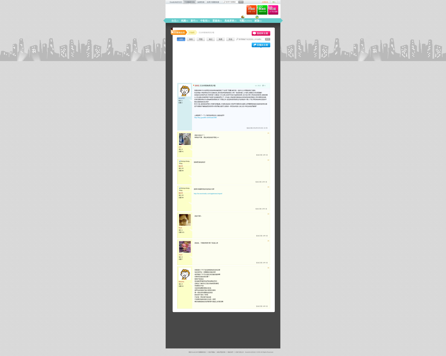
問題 (201, 39)
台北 (175, 20)
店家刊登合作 (239, 352)
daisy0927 (182, 98)
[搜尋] (240, 2)
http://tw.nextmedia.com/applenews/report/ (208, 193)
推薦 (220, 39)
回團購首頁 (178, 31)
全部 (181, 39)
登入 (273, 2)
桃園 (184, 20)
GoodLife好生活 (176, 2)
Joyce (180, 255)
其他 (230, 39)
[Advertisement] (224, 59)
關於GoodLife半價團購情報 (197, 352)
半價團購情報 (189, 2)
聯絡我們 (230, 352)
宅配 (246, 20)
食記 (210, 39)
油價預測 (200, 2)
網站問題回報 (221, 352)
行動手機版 (211, 352)
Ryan (180, 228)
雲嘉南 (217, 20)
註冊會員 (265, 2)
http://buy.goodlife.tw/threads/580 (205, 117)
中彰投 (205, 20)
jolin (180, 147)
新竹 (194, 20)
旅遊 (258, 20)
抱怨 (191, 39)
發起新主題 (261, 33)
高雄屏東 (230, 20)
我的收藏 (273, 10)
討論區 (251, 10)
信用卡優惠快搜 (213, 2)
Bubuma (181, 282)
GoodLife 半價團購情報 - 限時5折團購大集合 (191, 10)
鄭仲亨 (181, 166)
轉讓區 (262, 10)
